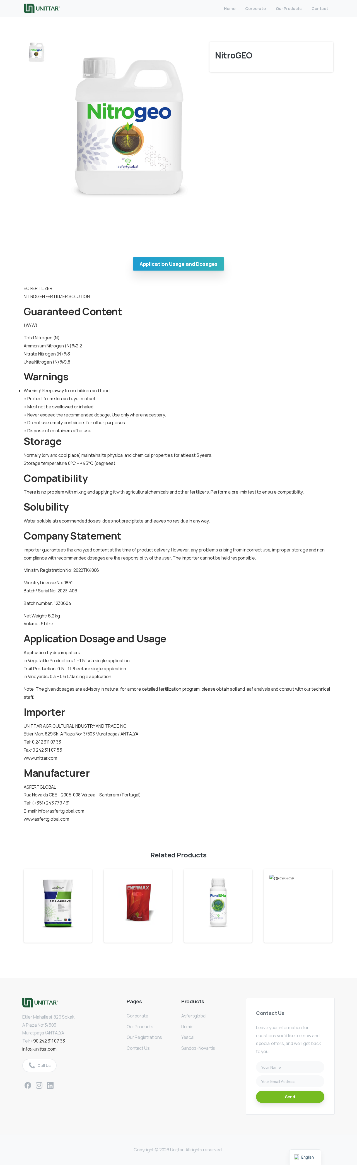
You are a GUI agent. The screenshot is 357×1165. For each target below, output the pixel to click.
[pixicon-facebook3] (27, 1085)
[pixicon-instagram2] (39, 1085)
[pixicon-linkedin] (50, 1085)
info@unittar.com (39, 1049)
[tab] (178, 264)
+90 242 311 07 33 (48, 1041)
